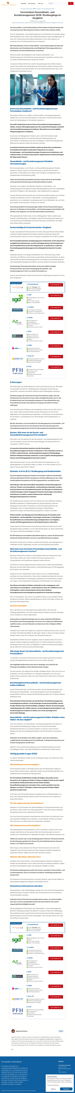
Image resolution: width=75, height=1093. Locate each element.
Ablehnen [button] (53, 1089)
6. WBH (29, 345)
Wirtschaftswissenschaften (48, 8)
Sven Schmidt (34, 22)
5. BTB (29, 331)
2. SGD (29, 295)
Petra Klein (60, 22)
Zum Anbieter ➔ (55, 285)
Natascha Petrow (20, 22)
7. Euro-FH (30, 356)
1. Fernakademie (32, 284)
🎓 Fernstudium (37, 8)
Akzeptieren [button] (66, 1089)
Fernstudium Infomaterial (26, 8)
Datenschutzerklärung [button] (53, 1085)
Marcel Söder (48, 22)
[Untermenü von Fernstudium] (35, 3)
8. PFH (29, 366)
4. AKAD (30, 317)
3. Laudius (30, 307)
